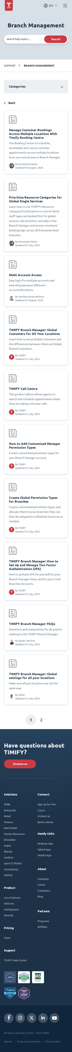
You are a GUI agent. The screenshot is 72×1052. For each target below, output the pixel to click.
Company (43, 878)
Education (10, 839)
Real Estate (10, 827)
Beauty (8, 851)
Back (11, 103)
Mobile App (44, 855)
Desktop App (45, 843)
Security (8, 915)
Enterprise (10, 810)
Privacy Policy (52, 1041)
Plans (7, 937)
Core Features (12, 897)
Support (9, 65)
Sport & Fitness (13, 863)
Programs (43, 920)
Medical (8, 857)
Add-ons (9, 903)
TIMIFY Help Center (15, 960)
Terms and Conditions (28, 1041)
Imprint (8, 1041)
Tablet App (44, 849)
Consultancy (11, 869)
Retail (7, 815)
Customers (44, 890)
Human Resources (14, 833)
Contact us (20, 764)
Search (55, 39)
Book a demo (45, 821)
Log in (41, 810)
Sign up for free (47, 804)
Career (41, 884)
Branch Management (39, 65)
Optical (8, 874)
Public (7, 845)
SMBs (7, 804)
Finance (8, 821)
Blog (40, 896)
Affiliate (42, 926)
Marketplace (11, 909)
